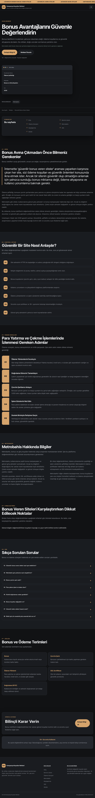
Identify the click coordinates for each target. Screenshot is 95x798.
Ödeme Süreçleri (32, 124)
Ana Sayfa (4, 110)
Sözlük (29, 131)
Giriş (28, 120)
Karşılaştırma (31, 128)
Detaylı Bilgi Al (9, 52)
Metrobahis (64, 124)
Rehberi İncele (26, 52)
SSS (62, 128)
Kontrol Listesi (65, 120)
